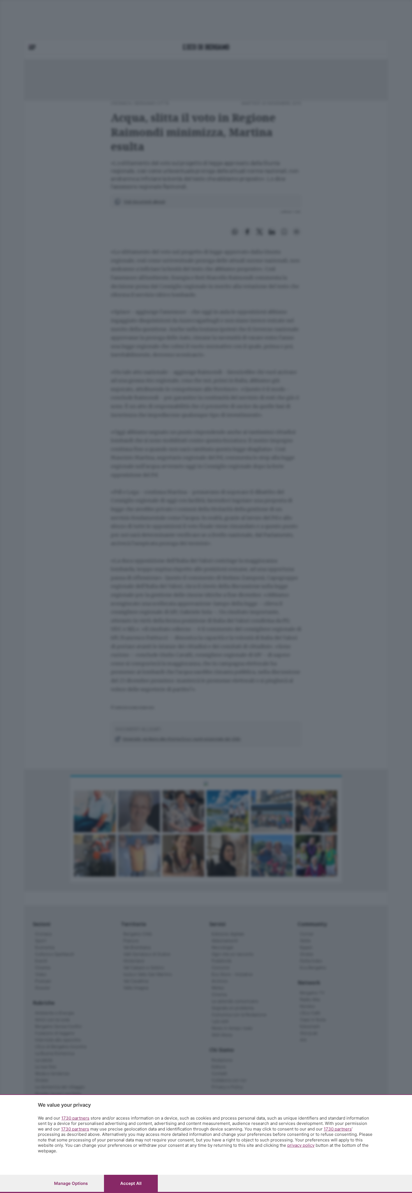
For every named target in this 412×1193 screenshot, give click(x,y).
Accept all (131, 1183)
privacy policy (300, 1145)
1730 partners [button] (75, 1118)
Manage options (71, 1183)
